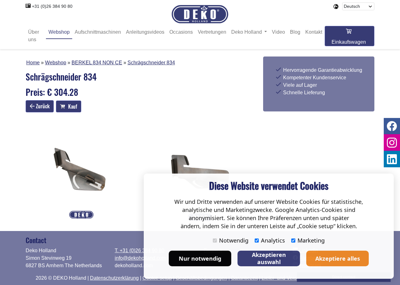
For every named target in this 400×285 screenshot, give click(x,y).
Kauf (72, 106)
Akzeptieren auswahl (269, 258)
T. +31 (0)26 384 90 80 (139, 250)
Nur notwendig (200, 258)
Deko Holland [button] (247, 32)
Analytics (273, 240)
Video (278, 32)
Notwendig (233, 240)
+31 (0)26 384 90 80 (52, 6)
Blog (295, 32)
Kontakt (313, 32)
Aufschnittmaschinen (98, 32)
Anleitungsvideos (145, 32)
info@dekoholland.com (140, 258)
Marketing (311, 240)
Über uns (33, 35)
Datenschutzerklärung (114, 278)
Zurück (42, 106)
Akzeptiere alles (337, 258)
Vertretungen (212, 32)
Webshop (59, 32)
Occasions (181, 32)
